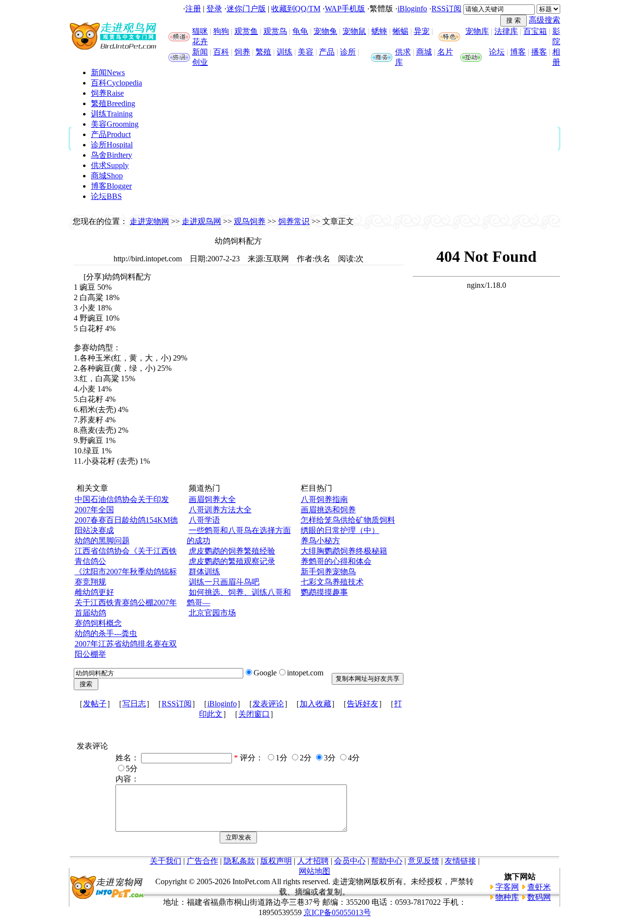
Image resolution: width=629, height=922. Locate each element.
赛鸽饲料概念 (98, 623)
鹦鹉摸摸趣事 (324, 592)
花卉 (200, 41)
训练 (284, 52)
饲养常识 (294, 221)
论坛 (497, 52)
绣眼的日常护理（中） (340, 530)
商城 (424, 52)
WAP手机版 (345, 8)
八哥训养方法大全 (220, 509)
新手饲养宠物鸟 (328, 571)
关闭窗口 (254, 714)
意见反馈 (423, 861)
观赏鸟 (275, 31)
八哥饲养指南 (324, 499)
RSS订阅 (446, 8)
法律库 (506, 31)
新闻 (200, 52)
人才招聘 (313, 861)
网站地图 (314, 871)
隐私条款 (239, 861)
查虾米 (539, 887)
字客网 (507, 887)
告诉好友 (362, 703)
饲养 (242, 52)
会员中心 (350, 861)
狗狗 (221, 31)
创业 (200, 62)
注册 (193, 8)
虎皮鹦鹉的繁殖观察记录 (232, 561)
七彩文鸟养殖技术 (332, 582)
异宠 (421, 31)
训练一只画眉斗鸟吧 (224, 582)
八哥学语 (204, 520)
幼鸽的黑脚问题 (102, 540)
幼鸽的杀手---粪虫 (106, 633)
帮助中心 (386, 861)
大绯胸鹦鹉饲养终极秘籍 (344, 551)
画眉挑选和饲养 (328, 509)
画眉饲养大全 (212, 499)
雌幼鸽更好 (94, 592)
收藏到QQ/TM (295, 8)
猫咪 (200, 31)
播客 (539, 52)
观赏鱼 (246, 31)
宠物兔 (325, 31)
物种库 (507, 897)
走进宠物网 (149, 221)
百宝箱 (535, 31)
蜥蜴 (400, 31)
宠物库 (477, 31)
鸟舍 (111, 155)
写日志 (134, 703)
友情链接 (460, 861)
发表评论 (268, 703)
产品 (327, 52)
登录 (214, 8)
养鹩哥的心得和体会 (336, 561)
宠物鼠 (354, 31)
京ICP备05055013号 (337, 912)
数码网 (539, 897)
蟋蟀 (379, 31)
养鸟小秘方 (320, 540)
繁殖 (263, 52)
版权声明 (276, 861)
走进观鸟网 (201, 221)
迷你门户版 (246, 8)
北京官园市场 (212, 613)
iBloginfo (412, 8)
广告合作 (202, 861)
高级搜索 (544, 20)
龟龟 (300, 31)
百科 (221, 52)
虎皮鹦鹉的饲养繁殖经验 (232, 551)
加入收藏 (315, 703)
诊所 (348, 52)
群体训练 (204, 571)
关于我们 (165, 861)
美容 (306, 52)
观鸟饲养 (249, 221)
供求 (403, 52)
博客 (518, 52)
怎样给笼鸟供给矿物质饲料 (348, 520)
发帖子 (95, 703)
